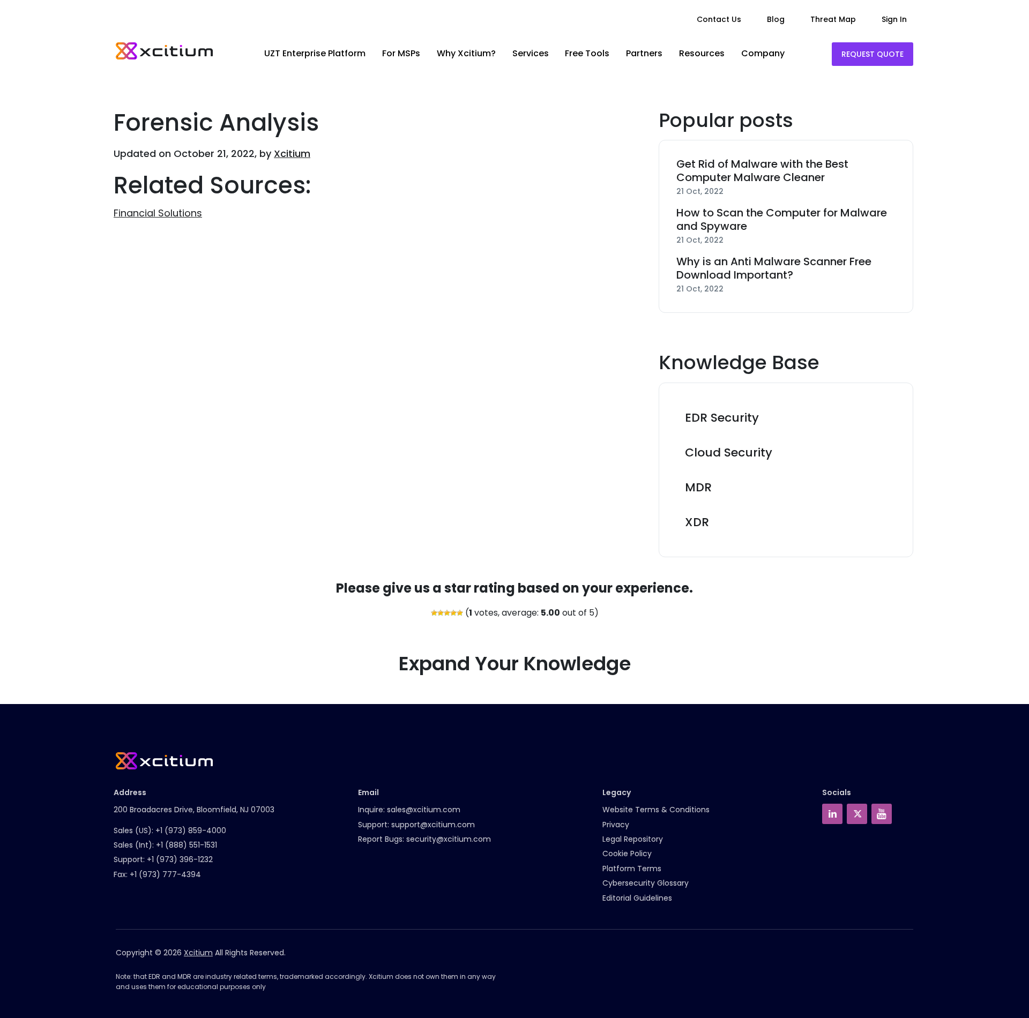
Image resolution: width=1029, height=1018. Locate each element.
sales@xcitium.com (423, 809)
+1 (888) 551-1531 (186, 845)
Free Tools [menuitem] (587, 53)
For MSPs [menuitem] (401, 53)
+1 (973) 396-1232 (180, 859)
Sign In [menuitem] (894, 19)
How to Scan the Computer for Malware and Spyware (781, 219)
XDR (697, 522)
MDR (698, 487)
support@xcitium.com (433, 824)
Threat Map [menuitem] (833, 19)
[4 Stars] (453, 613)
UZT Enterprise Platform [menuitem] (315, 53)
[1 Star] (434, 613)
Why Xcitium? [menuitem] (466, 53)
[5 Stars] (460, 613)
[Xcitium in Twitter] (857, 814)
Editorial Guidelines (637, 898)
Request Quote (872, 54)
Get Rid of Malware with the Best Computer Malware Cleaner (762, 171)
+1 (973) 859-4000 (190, 830)
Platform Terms (631, 868)
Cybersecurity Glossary (645, 883)
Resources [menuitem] (702, 53)
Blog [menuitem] (776, 19)
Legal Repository (632, 839)
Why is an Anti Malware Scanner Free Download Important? (773, 268)
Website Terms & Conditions (656, 809)
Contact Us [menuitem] (719, 19)
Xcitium (292, 153)
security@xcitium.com (448, 839)
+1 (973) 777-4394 (165, 874)
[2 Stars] (440, 613)
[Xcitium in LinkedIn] (832, 814)
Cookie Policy (627, 853)
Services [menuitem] (530, 53)
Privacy (615, 824)
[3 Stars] (447, 613)
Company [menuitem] (763, 53)
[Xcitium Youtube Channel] (881, 814)
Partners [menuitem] (644, 53)
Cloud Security (728, 452)
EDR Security (722, 417)
